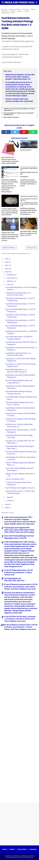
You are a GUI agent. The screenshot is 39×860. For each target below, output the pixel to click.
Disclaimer (33, 849)
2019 (7, 504)
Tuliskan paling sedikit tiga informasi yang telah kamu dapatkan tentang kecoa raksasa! (10, 211)
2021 (7, 269)
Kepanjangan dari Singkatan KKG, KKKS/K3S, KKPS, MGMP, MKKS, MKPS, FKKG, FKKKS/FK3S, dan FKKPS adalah (19, 530)
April (9, 284)
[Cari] (37, 2)
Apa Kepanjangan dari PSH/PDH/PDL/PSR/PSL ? (14, 579)
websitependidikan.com (12, 857)
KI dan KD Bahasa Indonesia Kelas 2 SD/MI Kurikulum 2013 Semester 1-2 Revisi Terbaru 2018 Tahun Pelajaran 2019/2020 (20, 627)
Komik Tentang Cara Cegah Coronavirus (20, 488)
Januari (10, 500)
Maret (9, 497)
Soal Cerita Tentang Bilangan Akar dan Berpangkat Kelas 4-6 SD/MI (19, 537)
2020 (7, 272)
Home (4, 849)
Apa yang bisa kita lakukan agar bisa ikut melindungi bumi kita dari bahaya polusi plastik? (10, 160)
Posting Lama (31, 247)
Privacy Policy (22, 849)
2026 (7, 259)
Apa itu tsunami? (25, 150)
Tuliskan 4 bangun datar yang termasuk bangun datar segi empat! (19, 100)
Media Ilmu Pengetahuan (20, 2)
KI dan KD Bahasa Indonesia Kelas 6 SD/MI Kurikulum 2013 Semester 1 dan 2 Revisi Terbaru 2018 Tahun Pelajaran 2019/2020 (20, 586)
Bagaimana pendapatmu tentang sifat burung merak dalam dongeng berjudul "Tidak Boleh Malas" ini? (20, 77)
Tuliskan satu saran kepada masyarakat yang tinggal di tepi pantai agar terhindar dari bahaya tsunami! (10, 236)
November (11, 278)
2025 (7, 262)
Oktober (10, 281)
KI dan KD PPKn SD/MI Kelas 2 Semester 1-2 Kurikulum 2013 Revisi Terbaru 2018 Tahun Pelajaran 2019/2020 (20, 619)
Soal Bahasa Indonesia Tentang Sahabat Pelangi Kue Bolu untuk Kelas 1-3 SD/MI (28, 183)
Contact (11, 849)
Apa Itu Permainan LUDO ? (15, 479)
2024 (7, 265)
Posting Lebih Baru (9, 247)
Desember (11, 275)
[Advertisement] (20, 715)
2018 (7, 508)
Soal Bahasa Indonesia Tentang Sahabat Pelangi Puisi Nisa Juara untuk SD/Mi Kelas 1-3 (28, 211)
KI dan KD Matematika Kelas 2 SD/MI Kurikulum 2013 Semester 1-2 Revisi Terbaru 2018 (18, 572)
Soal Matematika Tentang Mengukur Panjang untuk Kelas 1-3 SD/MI (28, 233)
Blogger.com (29, 857)
